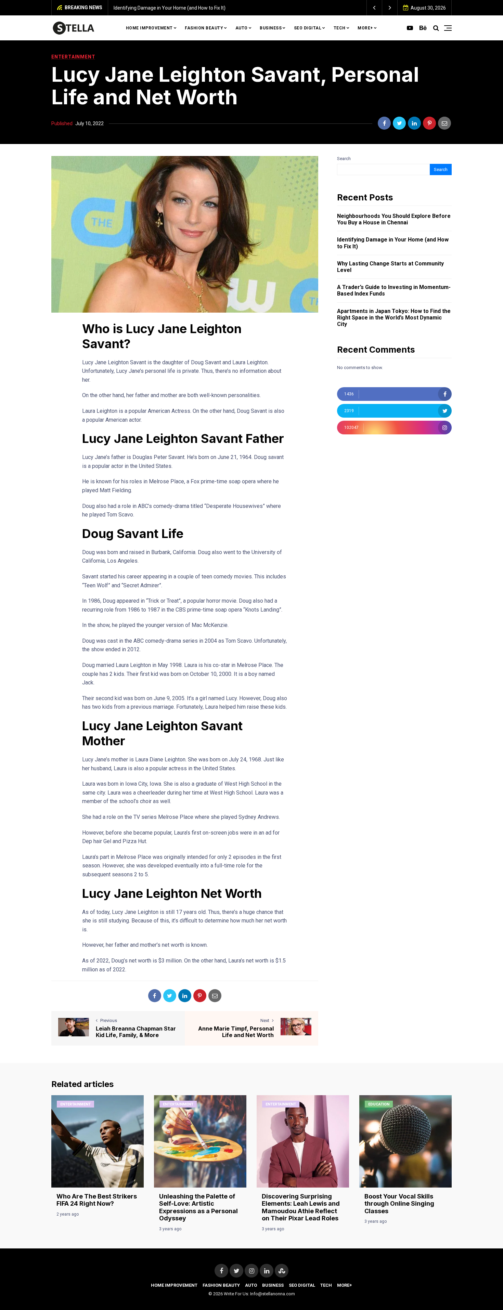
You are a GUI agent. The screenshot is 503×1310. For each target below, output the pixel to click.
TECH (340, 28)
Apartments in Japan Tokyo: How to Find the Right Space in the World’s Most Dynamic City (394, 317)
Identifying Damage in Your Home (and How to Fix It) (169, 8)
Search (344, 158)
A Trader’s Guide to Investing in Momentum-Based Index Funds (394, 290)
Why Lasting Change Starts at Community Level (390, 266)
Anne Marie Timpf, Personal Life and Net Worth (236, 1031)
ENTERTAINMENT (73, 57)
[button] (374, 7)
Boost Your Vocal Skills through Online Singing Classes (399, 1204)
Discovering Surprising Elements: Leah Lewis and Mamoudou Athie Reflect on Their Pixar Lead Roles (301, 1207)
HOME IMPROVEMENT (149, 28)
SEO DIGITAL (308, 28)
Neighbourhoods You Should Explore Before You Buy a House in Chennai (394, 219)
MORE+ (365, 28)
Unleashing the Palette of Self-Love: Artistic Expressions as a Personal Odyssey (198, 1207)
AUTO (241, 28)
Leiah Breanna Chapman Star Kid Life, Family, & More (136, 1031)
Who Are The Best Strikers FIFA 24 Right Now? (96, 1200)
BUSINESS (271, 28)
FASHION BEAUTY (204, 28)
